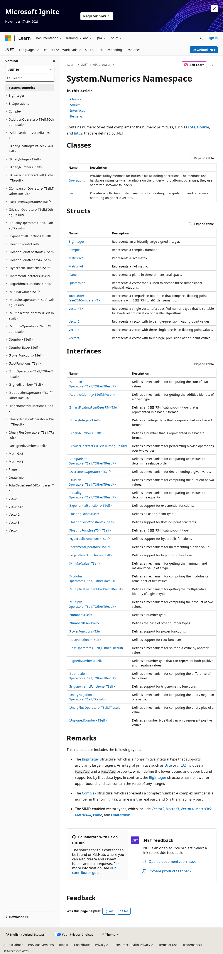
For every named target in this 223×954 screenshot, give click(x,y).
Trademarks (191, 945)
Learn (71, 64)
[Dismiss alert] (214, 8)
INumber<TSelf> (81, 615)
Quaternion (77, 283)
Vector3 (74, 330)
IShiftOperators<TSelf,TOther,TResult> (96, 648)
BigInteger (76, 241)
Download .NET (204, 50)
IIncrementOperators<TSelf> (89, 547)
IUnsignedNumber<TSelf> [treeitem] (28, 446)
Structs (75, 105)
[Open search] (201, 38)
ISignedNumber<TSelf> (86, 661)
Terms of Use (168, 945)
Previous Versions (41, 945)
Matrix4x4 (76, 266)
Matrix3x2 (76, 258)
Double (203, 127)
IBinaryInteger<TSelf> (85, 420)
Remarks (76, 116)
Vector (73, 193)
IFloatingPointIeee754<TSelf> (90, 530)
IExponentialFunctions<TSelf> (90, 505)
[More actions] (212, 64)
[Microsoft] (8, 38)
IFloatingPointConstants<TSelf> (91, 522)
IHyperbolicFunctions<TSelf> (89, 539)
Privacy (100, 945)
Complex (75, 250)
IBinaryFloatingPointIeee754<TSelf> (94, 407)
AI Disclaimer (13, 945)
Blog (62, 945)
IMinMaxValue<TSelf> (84, 563)
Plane (73, 275)
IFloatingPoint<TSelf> (84, 514)
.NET (84, 64)
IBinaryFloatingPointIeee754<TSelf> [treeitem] (31, 148)
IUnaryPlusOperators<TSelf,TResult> (95, 707)
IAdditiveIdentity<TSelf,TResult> (92, 394)
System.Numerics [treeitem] (22, 88)
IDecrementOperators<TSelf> (90, 471)
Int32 (78, 133)
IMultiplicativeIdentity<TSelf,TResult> (96, 589)
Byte (191, 127)
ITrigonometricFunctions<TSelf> (92, 686)
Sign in (213, 38)
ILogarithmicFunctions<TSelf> (90, 555)
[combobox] (29, 69)
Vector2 (74, 321)
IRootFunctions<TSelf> (85, 640)
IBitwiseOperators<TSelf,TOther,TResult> (98, 446)
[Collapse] (54, 60)
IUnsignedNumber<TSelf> (88, 720)
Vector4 (74, 338)
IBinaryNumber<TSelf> (85, 433)
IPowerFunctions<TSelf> (86, 631)
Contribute (82, 945)
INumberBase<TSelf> (84, 623)
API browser (102, 64)
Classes (75, 99)
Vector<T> (76, 308)
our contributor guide (94, 870)
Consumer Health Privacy (131, 945)
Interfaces (77, 110)
